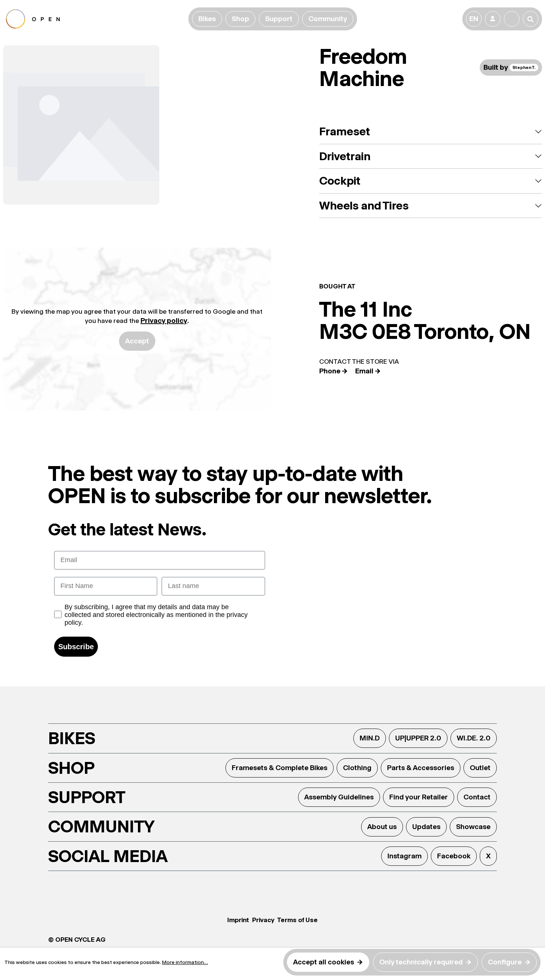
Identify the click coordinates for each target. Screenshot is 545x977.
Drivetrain (344, 156)
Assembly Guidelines (339, 797)
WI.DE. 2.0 (474, 738)
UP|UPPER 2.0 (418, 738)
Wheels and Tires (364, 205)
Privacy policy (164, 320)
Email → (368, 371)
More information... (185, 962)
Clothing (357, 767)
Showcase (473, 826)
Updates (426, 826)
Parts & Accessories (420, 767)
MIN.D (370, 738)
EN (473, 18)
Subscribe (76, 647)
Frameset (344, 131)
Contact (477, 797)
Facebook (453, 856)
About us (382, 826)
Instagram (404, 856)
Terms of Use (297, 920)
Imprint (238, 920)
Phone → (333, 371)
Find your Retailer (418, 797)
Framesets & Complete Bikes (279, 767)
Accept (137, 341)
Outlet (480, 767)
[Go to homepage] (95, 18)
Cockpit (339, 181)
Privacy (263, 920)
